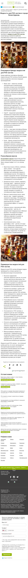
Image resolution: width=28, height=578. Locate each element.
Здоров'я (21, 439)
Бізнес (2, 448)
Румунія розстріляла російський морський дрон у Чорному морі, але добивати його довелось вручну (13, 413)
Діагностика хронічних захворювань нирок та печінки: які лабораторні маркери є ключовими (14, 430)
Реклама (3, 460)
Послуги (12, 455)
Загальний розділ (3, 440)
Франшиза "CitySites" (5, 472)
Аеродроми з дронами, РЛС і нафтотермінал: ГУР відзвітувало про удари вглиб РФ (12, 418)
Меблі (11, 448)
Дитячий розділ (23, 457)
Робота (12, 457)
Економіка (3, 453)
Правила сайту (16, 510)
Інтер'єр (12, 453)
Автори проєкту (14, 479)
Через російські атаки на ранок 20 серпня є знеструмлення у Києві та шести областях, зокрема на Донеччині (14, 424)
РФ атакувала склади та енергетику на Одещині (12, 396)
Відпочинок (13, 445)
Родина (21, 455)
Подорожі (3, 457)
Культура (21, 450)
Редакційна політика (10, 512)
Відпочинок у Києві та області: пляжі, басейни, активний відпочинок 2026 (12, 377)
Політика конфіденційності (7, 510)
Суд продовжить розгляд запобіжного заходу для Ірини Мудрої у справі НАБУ (13, 401)
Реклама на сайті (4, 471)
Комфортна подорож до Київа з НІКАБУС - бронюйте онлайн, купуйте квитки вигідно (13, 384)
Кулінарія (3, 455)
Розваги (21, 445)
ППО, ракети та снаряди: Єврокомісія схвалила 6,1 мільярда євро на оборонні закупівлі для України (13, 391)
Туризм (2, 443)
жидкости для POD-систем (16, 34)
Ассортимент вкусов (7, 158)
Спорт (20, 448)
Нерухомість (13, 443)
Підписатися (6, 554)
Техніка (11, 439)
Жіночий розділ (4, 450)
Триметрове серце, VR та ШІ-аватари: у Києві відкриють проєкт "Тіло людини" (11, 406)
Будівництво (4, 445)
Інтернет (12, 450)
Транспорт (21, 443)
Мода (20, 453)
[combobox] (4, 530)
